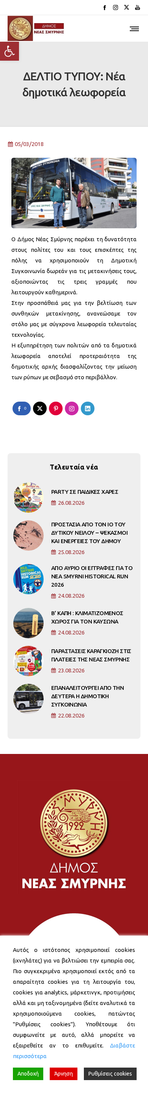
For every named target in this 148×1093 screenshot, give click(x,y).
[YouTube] (137, 7)
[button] (9, 51)
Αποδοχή (28, 1074)
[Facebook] (104, 7)
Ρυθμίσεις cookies (110, 1074)
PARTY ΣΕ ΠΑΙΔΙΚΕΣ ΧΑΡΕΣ (84, 491)
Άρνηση (63, 1074)
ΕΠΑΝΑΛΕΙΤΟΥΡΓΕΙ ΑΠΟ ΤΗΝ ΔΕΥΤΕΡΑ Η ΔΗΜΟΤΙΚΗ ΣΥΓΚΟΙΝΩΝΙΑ (87, 696)
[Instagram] (115, 7)
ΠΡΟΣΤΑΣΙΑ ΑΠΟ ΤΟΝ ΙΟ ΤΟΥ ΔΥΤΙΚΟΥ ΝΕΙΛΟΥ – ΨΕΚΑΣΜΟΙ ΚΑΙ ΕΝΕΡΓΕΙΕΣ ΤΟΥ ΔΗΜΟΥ (89, 532)
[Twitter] (126, 7)
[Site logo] (36, 28)
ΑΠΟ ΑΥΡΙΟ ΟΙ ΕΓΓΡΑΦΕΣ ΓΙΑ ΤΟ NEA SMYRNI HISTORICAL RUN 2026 (91, 576)
